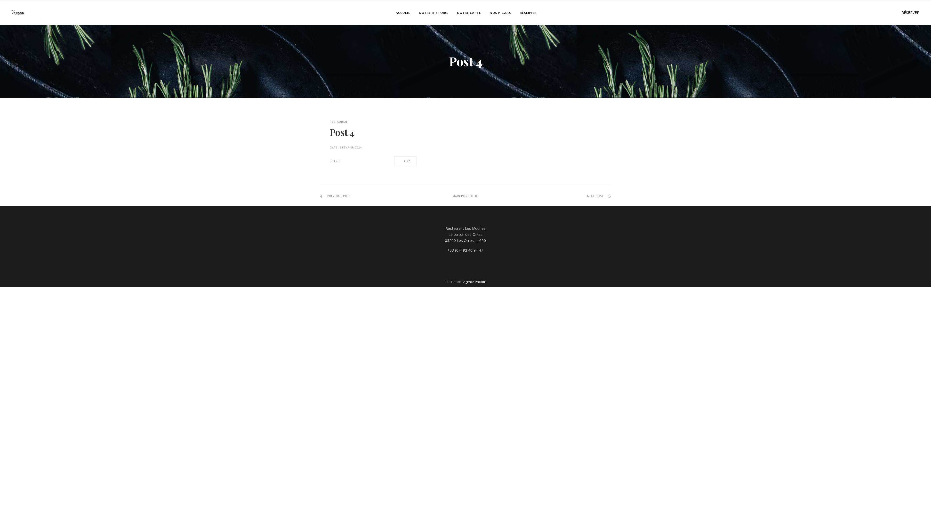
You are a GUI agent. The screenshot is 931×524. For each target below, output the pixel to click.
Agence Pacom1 (475, 281)
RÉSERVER (910, 12)
